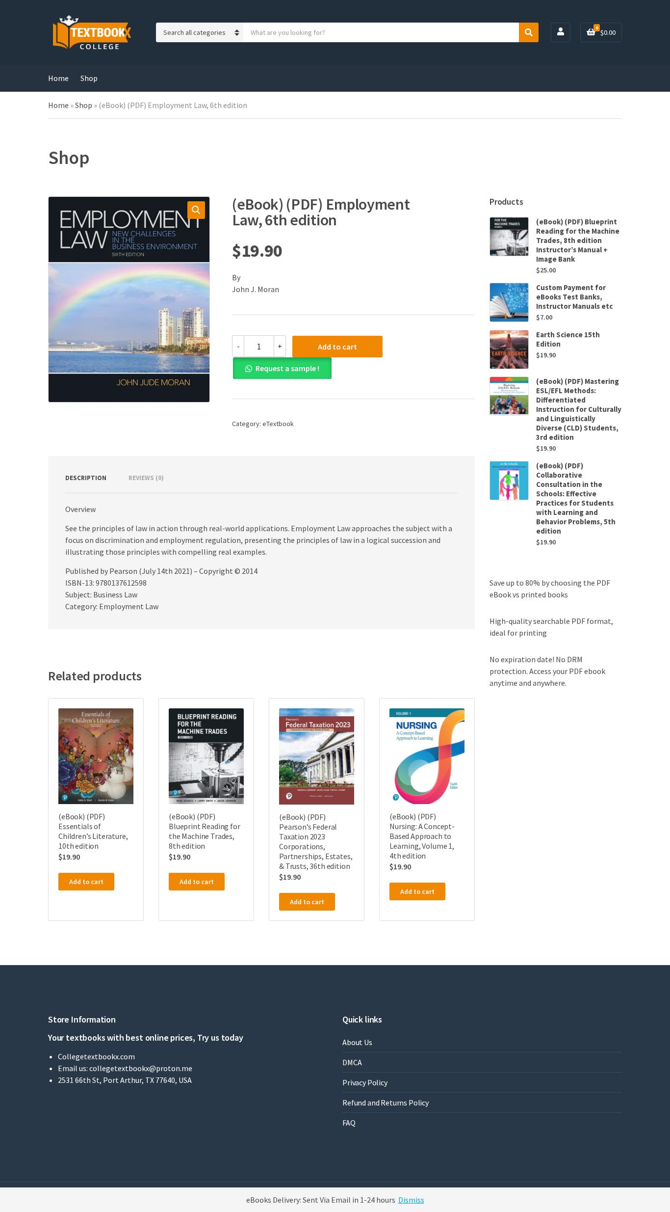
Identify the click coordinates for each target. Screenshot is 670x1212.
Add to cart (337, 346)
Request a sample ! (287, 368)
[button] (196, 210)
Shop (89, 78)
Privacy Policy (364, 1082)
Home (58, 78)
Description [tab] (85, 478)
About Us (357, 1042)
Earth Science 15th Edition (568, 339)
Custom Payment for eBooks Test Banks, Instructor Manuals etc (574, 297)
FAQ (349, 1123)
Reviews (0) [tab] (146, 478)
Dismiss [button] (411, 1200)
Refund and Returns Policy (385, 1102)
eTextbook (278, 423)
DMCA (351, 1062)
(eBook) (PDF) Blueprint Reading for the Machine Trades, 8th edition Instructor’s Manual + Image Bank (577, 240)
